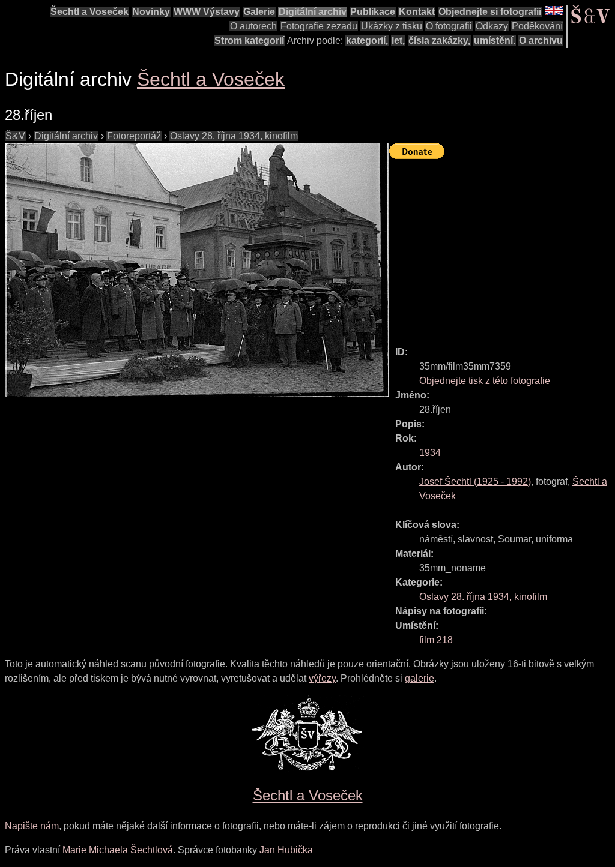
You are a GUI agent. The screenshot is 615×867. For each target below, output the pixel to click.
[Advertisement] (502, 247)
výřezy (322, 678)
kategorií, (367, 40)
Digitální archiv (313, 12)
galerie (419, 678)
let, (398, 40)
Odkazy (492, 26)
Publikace (372, 12)
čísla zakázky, (439, 40)
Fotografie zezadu (318, 26)
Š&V (15, 136)
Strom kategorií (249, 40)
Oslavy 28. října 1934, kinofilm (234, 136)
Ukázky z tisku (391, 26)
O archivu (541, 40)
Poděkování (537, 26)
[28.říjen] (197, 270)
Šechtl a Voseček (89, 12)
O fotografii (449, 26)
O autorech (253, 26)
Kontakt (417, 12)
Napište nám (32, 826)
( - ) (475, 481)
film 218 (436, 640)
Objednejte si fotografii (489, 12)
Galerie (259, 12)
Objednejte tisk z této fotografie (484, 381)
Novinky (151, 12)
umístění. (494, 40)
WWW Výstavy (207, 12)
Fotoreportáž (134, 136)
